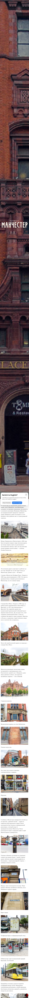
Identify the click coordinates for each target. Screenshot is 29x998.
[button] (27, 656)
